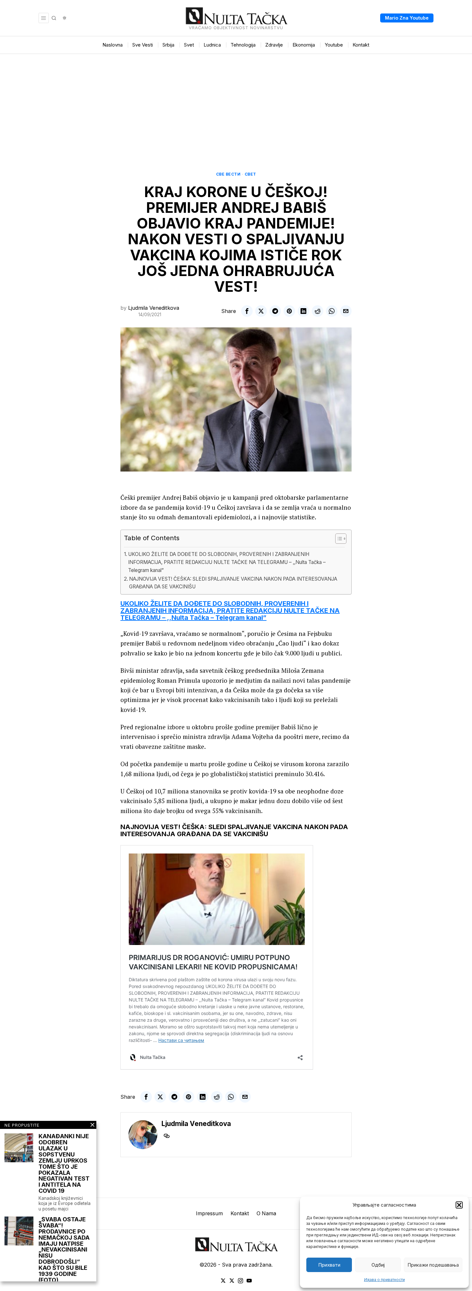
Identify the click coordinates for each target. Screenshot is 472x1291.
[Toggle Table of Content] (337, 538)
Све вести (228, 174)
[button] (459, 1205)
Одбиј (378, 1265)
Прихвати (329, 1265)
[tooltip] (247, 311)
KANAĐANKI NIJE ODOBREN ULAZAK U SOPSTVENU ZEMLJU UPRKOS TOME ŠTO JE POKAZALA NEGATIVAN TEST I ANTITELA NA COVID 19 (64, 1163)
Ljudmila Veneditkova (153, 308)
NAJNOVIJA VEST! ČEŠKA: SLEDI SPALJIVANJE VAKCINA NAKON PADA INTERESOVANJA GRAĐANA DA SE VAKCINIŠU (233, 583)
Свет (250, 174)
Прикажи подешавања (433, 1265)
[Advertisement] (236, 102)
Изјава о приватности (384, 1279)
